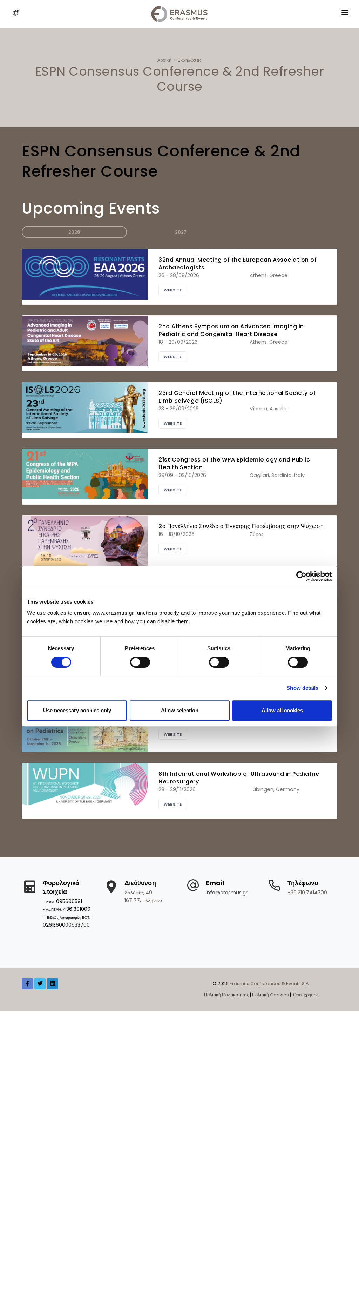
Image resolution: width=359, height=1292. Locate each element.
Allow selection (179, 710)
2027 (181, 232)
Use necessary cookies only (77, 710)
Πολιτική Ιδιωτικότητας (226, 994)
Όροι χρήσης (305, 994)
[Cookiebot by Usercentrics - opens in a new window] (301, 576)
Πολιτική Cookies (270, 994)
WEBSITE (173, 290)
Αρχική (164, 60)
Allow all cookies (282, 710)
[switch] (140, 662)
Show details (302, 688)
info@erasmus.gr (227, 892)
